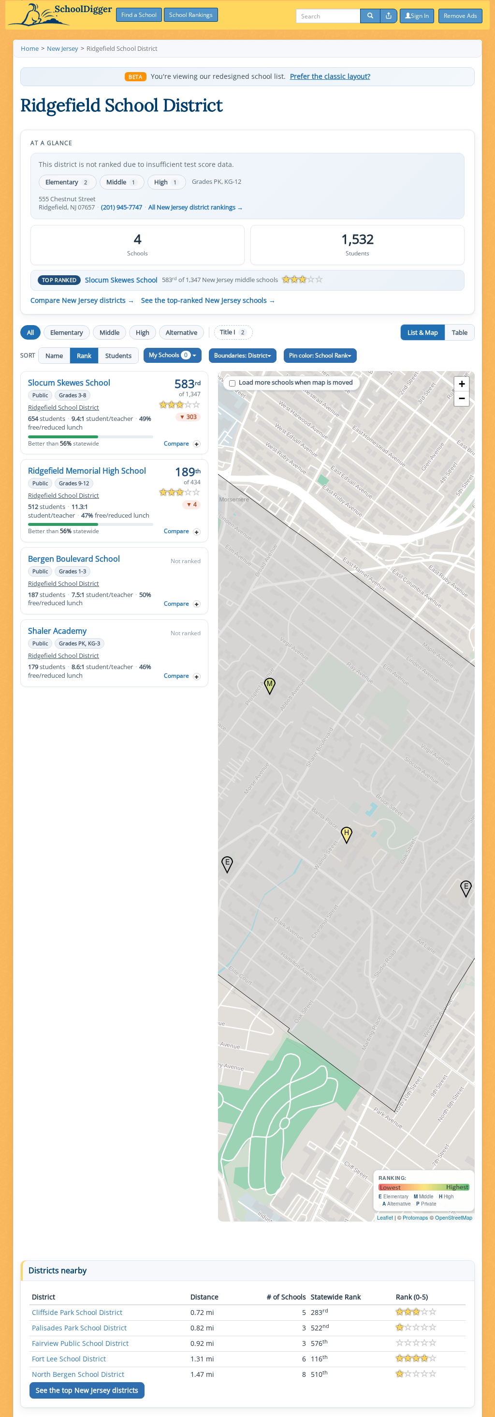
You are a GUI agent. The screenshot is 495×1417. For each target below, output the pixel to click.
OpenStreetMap (453, 1217)
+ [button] (462, 384)
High (165, 182)
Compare (176, 443)
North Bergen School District (78, 1374)
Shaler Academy (57, 631)
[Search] (370, 16)
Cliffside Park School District (77, 1312)
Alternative (181, 332)
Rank (84, 355)
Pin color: (318, 355)
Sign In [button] (420, 16)
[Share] (388, 16)
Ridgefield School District (63, 407)
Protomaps (415, 1217)
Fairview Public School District (80, 1343)
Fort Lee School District (69, 1358)
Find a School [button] (139, 15)
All (30, 332)
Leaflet (385, 1217)
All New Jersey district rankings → (195, 207)
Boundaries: (240, 355)
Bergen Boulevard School (74, 559)
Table (459, 332)
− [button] (462, 398)
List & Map (423, 332)
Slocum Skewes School (121, 279)
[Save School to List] (197, 443)
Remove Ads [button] (460, 16)
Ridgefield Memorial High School (87, 471)
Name (54, 355)
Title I (232, 332)
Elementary (66, 182)
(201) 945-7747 (121, 207)
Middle (120, 182)
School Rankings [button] (191, 15)
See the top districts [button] (87, 1390)
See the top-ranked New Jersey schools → (208, 300)
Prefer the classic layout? (330, 76)
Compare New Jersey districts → (82, 300)
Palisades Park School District (79, 1327)
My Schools (168, 355)
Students (118, 355)
